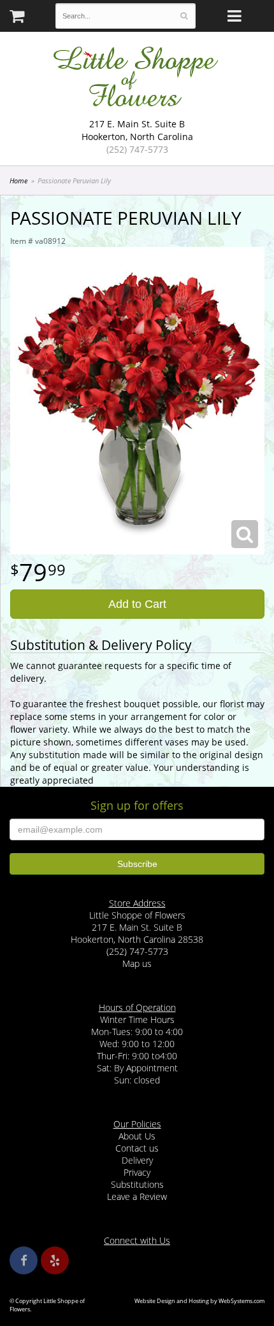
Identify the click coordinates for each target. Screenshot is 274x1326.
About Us (137, 1136)
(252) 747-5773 (137, 149)
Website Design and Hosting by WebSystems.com (199, 1301)
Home (18, 180)
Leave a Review (137, 1196)
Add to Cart (137, 604)
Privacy (137, 1172)
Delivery (137, 1160)
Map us (137, 963)
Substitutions (137, 1184)
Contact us (137, 1148)
